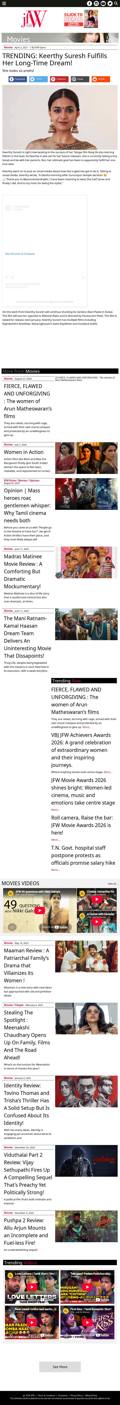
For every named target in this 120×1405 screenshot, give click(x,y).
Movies (8, 47)
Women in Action (24, 452)
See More (60, 1366)
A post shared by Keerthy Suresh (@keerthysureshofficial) (44, 301)
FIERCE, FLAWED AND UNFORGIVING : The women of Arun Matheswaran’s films (28, 401)
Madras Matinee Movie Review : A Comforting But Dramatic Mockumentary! (23, 571)
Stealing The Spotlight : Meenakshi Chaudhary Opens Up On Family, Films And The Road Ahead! (27, 1035)
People (19, 1005)
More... (86, 727)
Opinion (34, 480)
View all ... (113, 883)
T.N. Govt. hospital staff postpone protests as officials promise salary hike (83, 855)
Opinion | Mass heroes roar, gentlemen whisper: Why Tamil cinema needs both (27, 505)
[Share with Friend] (80, 79)
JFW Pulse (10, 480)
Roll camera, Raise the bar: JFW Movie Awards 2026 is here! (82, 825)
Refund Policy (91, 1395)
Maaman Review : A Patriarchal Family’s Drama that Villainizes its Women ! (26, 965)
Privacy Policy (76, 1395)
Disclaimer (63, 1395)
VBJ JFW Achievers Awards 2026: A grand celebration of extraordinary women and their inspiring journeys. (81, 750)
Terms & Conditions (46, 1395)
